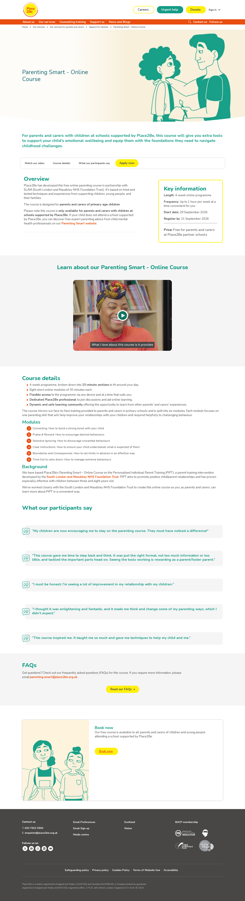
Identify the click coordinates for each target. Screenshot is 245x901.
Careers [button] (143, 10)
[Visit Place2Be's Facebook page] (31, 848)
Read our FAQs (121, 689)
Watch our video (34, 163)
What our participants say (94, 163)
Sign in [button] (213, 9)
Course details (61, 163)
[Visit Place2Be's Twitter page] (25, 848)
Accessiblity (171, 870)
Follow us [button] (215, 22)
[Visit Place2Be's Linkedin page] (44, 848)
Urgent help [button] (169, 10)
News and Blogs (119, 22)
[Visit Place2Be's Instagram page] (37, 848)
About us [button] (28, 22)
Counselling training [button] (73, 22)
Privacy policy (100, 870)
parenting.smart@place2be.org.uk (53, 677)
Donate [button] (195, 10)
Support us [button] (97, 22)
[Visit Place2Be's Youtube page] (50, 848)
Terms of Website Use (146, 870)
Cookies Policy (120, 870)
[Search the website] (189, 22)
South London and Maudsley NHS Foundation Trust (83, 477)
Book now (106, 751)
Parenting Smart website (79, 223)
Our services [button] (47, 22)
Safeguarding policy (77, 870)
